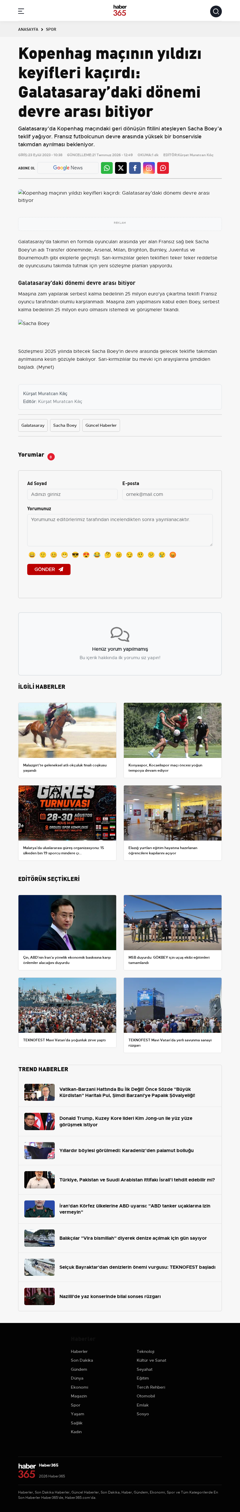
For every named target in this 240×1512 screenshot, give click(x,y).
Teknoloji (145, 1351)
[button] (21, 12)
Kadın (76, 1431)
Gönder (45, 569)
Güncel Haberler (101, 425)
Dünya (77, 1378)
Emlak (143, 1405)
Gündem (79, 1369)
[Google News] (68, 167)
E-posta (130, 482)
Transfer (55, 250)
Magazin (79, 1396)
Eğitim (143, 1378)
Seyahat (144, 1369)
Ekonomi (79, 1387)
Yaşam (77, 1413)
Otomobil (146, 1396)
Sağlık (77, 1423)
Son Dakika (82, 1360)
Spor (75, 1405)
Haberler (79, 1351)
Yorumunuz (39, 508)
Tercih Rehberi (151, 1387)
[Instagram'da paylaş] (149, 168)
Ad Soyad (37, 482)
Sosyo (143, 1413)
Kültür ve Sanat (151, 1360)
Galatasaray (31, 242)
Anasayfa (28, 29)
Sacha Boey (65, 425)
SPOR (51, 29)
